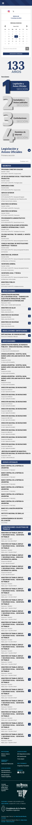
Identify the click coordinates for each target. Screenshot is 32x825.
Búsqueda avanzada (16, 54)
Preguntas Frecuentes (23, 766)
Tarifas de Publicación (7, 763)
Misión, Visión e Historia (5, 755)
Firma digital (20, 759)
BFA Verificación (21, 756)
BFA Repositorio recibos (23, 754)
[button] (24, 161)
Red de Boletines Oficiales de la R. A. (6, 771)
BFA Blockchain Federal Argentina (6, 775)
